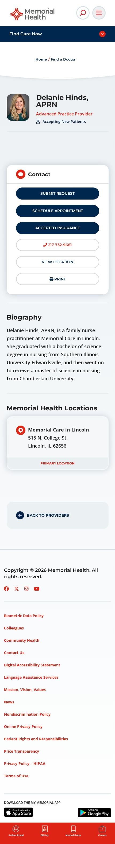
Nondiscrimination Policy (27, 714)
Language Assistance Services (31, 677)
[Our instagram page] (26, 589)
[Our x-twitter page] (16, 589)
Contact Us (14, 652)
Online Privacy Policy (23, 726)
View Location (57, 262)
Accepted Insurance (57, 228)
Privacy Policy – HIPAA (24, 763)
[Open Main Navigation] (99, 13)
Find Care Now (25, 33)
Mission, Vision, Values (25, 689)
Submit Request (57, 193)
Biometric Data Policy (24, 615)
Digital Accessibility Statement (32, 664)
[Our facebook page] (6, 589)
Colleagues (14, 628)
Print (59, 279)
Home (41, 59)
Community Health (21, 640)
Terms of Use (16, 775)
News (9, 701)
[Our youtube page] (36, 589)
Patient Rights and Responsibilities (36, 738)
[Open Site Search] (83, 13)
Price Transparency (21, 751)
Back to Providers (48, 515)
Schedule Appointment (57, 210)
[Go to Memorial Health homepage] (32, 16)
